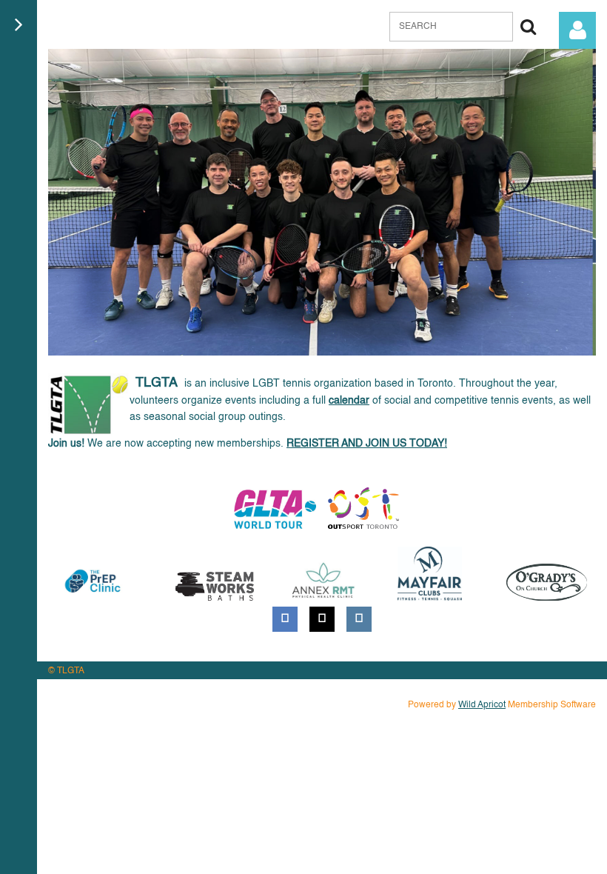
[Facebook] (285, 619)
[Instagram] (359, 619)
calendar (349, 401)
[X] (322, 619)
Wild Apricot (482, 705)
